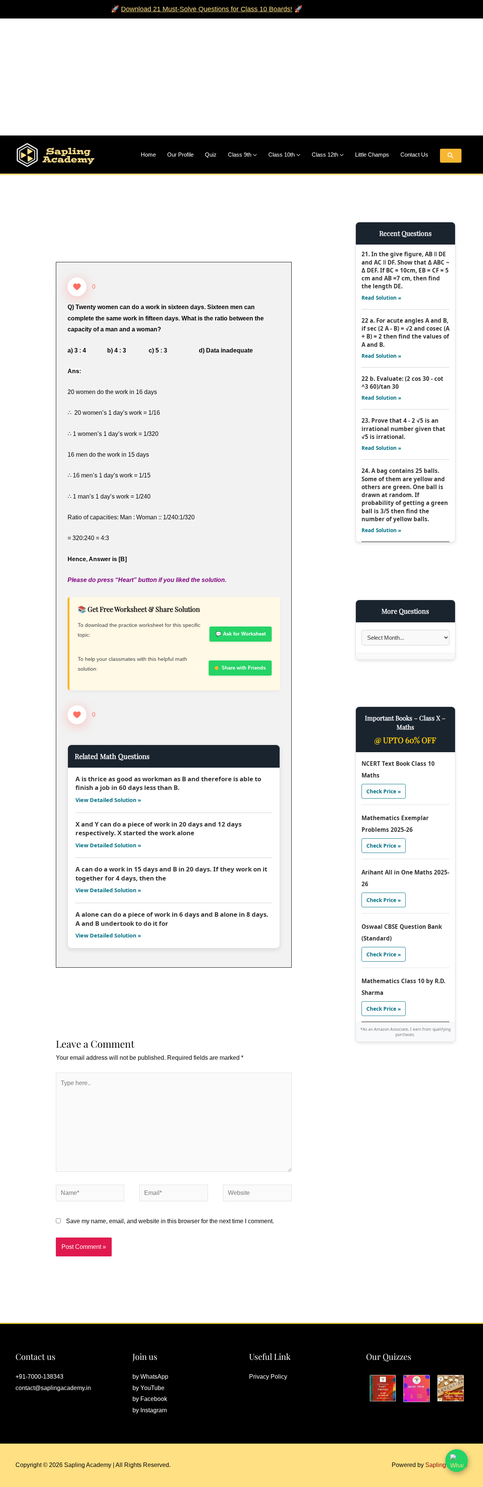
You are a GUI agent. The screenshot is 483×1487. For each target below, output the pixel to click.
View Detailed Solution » (108, 800)
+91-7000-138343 (39, 1376)
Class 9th (239, 154)
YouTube (152, 1388)
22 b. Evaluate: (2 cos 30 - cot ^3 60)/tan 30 (402, 382)
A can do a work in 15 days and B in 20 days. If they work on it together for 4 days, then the (171, 873)
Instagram (153, 1410)
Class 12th (325, 154)
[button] (450, 156)
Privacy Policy (268, 1376)
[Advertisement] (226, 71)
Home (148, 154)
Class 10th (281, 154)
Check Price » (383, 791)
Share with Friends (244, 668)
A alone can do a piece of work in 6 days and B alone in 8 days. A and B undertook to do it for (171, 919)
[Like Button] (77, 286)
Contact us (414, 154)
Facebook (153, 1399)
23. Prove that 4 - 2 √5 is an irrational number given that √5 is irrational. (403, 428)
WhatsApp (154, 1376)
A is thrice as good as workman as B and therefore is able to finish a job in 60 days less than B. (168, 783)
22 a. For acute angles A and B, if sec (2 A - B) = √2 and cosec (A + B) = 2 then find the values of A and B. (405, 332)
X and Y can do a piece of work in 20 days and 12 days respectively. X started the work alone (158, 828)
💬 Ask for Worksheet (240, 634)
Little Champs (372, 154)
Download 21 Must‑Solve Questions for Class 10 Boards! (185, 9)
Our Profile (180, 154)
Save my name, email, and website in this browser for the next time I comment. (170, 1221)
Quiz (211, 154)
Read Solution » (381, 297)
